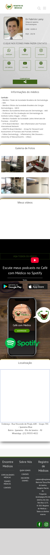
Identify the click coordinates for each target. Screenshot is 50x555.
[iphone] (22, 295)
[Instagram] (46, 524)
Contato (7, 488)
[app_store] (37, 284)
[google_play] (12, 284)
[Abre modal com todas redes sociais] (25, 82)
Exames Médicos (7, 482)
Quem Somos (25, 470)
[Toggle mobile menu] (45, 8)
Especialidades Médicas (7, 476)
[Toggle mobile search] (39, 8)
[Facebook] (39, 524)
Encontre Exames (25, 479)
